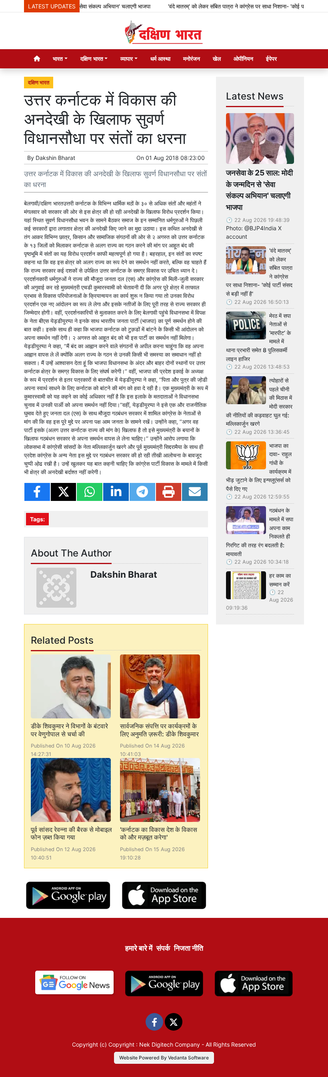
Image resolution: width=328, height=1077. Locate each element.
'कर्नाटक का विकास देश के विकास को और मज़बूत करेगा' (158, 833)
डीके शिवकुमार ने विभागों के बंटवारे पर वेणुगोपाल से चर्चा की (69, 730)
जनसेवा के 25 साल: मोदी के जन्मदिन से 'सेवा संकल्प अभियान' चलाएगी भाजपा (259, 190)
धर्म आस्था (160, 58)
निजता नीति (188, 948)
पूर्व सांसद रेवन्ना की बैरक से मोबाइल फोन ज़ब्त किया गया (71, 833)
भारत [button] (58, 58)
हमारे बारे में (138, 948)
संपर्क (163, 948)
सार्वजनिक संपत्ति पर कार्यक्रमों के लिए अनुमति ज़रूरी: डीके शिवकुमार (159, 730)
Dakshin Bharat (55, 157)
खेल (217, 58)
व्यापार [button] (126, 58)
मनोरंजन (191, 58)
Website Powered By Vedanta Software (164, 1058)
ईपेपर (271, 58)
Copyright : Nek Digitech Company (154, 1044)
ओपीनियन (243, 58)
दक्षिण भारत (38, 83)
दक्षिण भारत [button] (91, 58)
